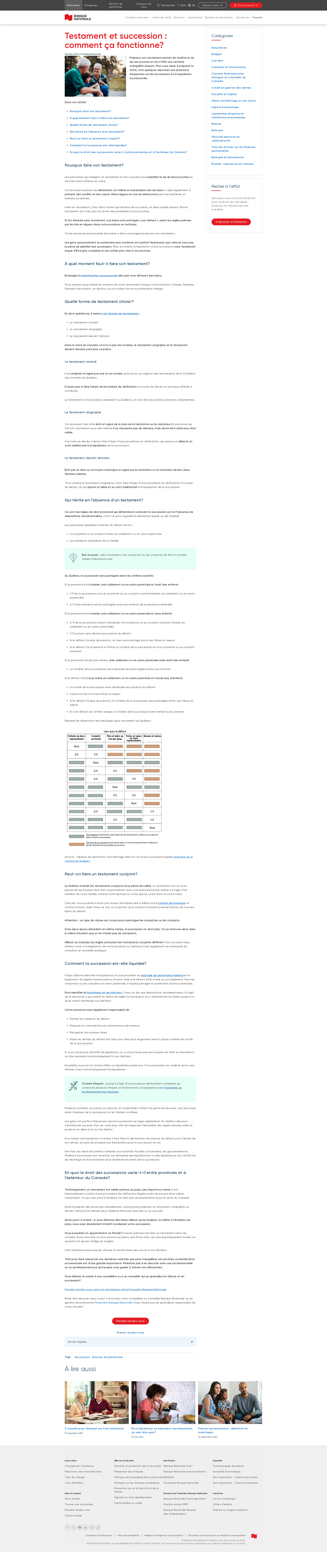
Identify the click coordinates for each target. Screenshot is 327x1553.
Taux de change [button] (75, 1477)
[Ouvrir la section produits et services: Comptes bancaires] (137, 20)
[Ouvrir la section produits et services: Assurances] (242, 20)
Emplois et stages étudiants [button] (230, 1510)
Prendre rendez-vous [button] (130, 1321)
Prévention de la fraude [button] (128, 1471)
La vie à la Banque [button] (224, 1498)
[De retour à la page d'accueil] (78, 17)
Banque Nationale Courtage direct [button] (185, 1498)
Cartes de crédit (161, 17)
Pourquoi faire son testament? (90, 111)
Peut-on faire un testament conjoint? (95, 138)
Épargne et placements (219, 17)
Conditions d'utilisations (98, 1535)
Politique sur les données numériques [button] (137, 1482)
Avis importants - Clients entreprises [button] (235, 1482)
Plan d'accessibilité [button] (128, 1535)
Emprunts (179, 17)
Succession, (82, 1357)
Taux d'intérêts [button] (74, 1482)
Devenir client (211, 5)
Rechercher (168, 5)
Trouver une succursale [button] (79, 1504)
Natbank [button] (169, 1477)
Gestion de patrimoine (107, 1357)
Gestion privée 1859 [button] (176, 1504)
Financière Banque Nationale (113, 1302)
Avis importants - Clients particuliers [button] (235, 1477)
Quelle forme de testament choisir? (94, 124)
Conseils (257, 17)
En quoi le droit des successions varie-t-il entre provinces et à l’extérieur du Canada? (128, 152)
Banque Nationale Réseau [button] (180, 1510)
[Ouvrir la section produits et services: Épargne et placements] (219, 20)
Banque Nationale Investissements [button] (185, 1471)
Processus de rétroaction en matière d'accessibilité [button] (217, 1535)
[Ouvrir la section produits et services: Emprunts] (179, 20)
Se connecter (246, 5)
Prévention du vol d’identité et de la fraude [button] (136, 1490)
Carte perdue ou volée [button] (128, 1503)
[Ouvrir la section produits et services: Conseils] (257, 21)
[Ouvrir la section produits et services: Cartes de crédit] (161, 20)
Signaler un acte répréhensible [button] (133, 1497)
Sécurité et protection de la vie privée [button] (137, 1466)
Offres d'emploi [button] (222, 1504)
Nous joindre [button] (72, 1498)
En (193, 5)
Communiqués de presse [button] (228, 1466)
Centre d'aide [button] (73, 1515)
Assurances (243, 17)
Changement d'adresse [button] (79, 1466)
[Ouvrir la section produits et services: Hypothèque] (195, 20)
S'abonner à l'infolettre (231, 221)
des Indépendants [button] (175, 1513)
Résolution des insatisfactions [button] (83, 1471)
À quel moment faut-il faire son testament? (99, 118)
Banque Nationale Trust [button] (178, 1466)
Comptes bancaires (137, 17)
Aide (183, 5)
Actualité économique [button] (226, 1471)
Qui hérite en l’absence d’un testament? (97, 131)
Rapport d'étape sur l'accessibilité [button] (164, 1535)
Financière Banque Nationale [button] (181, 1482)
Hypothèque (195, 17)
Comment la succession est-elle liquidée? (98, 145)
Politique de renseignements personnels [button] (138, 1477)
